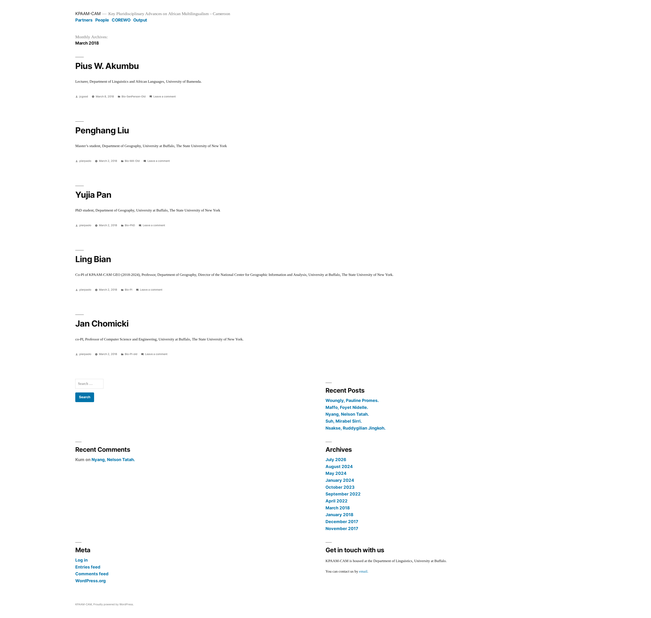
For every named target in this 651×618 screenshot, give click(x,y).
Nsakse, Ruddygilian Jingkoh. (356, 428)
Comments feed (91, 573)
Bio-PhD (130, 225)
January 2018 (339, 514)
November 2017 (342, 528)
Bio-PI (128, 289)
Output (140, 20)
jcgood (83, 96)
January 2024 (340, 480)
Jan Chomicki (102, 323)
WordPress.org (90, 580)
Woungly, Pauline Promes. (352, 400)
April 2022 (337, 500)
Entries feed (87, 567)
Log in (81, 560)
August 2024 (339, 466)
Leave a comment (164, 96)
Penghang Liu (102, 130)
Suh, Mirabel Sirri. (344, 421)
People (102, 20)
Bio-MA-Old (132, 161)
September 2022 (343, 494)
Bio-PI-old (131, 354)
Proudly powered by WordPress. (113, 604)
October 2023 (340, 487)
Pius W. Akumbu (107, 66)
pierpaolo (85, 161)
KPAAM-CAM (88, 13)
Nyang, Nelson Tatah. (347, 414)
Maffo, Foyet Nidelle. (347, 407)
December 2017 (342, 521)
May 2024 (336, 473)
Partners (83, 20)
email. (363, 571)
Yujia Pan (93, 195)
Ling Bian (93, 259)
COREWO (121, 20)
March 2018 (338, 507)
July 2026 (336, 459)
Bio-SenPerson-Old (134, 96)
